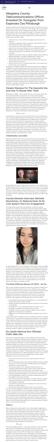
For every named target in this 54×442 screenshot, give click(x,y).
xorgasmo (19, 217)
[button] (29, 8)
